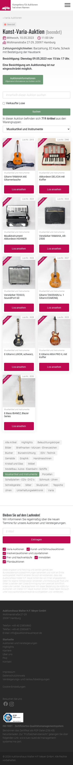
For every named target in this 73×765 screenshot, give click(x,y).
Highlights (27, 442)
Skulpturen (42, 485)
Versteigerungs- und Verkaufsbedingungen (26, 679)
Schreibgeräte (12, 485)
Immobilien (44, 557)
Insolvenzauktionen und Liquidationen (27, 553)
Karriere (7, 650)
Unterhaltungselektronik (30, 490)
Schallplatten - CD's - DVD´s (19, 479)
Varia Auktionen (15, 549)
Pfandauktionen (15, 561)
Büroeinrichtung (27, 453)
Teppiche (58, 485)
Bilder (8, 447)
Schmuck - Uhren (48, 479)
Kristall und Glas (14, 463)
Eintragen (36, 539)
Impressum (9, 671)
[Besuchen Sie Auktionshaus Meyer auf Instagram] (11, 704)
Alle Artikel (10, 442)
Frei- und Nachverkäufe (19, 557)
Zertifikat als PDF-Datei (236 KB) (37, 730)
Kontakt (7, 661)
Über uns (7, 654)
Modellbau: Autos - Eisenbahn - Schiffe (26, 469)
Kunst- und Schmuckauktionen (47, 549)
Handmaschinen (42, 458)
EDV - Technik (48, 453)
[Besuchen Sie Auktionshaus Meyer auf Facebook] (5, 704)
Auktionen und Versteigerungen (20, 643)
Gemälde (10, 458)
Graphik (24, 458)
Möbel (31, 463)
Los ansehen (19, 189)
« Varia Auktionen (12, 17)
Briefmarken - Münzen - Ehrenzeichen (36, 447)
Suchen (36, 111)
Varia (51, 490)
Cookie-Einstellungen (14, 686)
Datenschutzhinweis (14, 675)
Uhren (8, 490)
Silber (28, 485)
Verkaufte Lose (15, 103)
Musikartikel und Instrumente (21, 474)
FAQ (5, 658)
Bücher (9, 453)
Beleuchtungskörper (49, 442)
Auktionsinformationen (22, 79)
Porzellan (47, 474)
